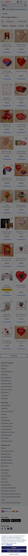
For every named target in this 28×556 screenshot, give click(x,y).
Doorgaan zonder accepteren (14, 550)
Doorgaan (14, 547)
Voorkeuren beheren (14, 554)
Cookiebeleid (9, 544)
